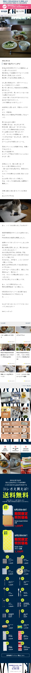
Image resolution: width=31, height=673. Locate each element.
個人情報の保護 (15, 669)
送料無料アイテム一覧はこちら (15, 655)
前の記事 (28, 323)
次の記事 (3, 323)
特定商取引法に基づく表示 (15, 665)
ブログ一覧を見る (27, 385)
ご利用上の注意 (15, 667)
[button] (29, 11)
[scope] (4, 11)
